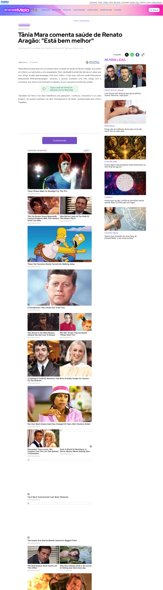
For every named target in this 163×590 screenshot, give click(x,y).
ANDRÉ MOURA (106, 10)
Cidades (105, 2)
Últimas (117, 10)
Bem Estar (117, 2)
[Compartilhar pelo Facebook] (137, 55)
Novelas (67, 10)
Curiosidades (125, 2)
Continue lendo (59, 140)
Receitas (132, 2)
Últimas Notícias (157, 2)
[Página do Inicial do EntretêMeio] (16, 10)
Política (100, 2)
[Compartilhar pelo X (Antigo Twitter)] (127, 55)
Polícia (111, 2)
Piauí (137, 2)
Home (75, 21)
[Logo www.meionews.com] (5, 2)
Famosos (46, 10)
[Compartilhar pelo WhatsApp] (132, 55)
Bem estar (56, 10)
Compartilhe (118, 55)
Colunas (148, 2)
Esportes (142, 2)
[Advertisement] (59, 118)
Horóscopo (92, 10)
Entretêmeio (93, 2)
